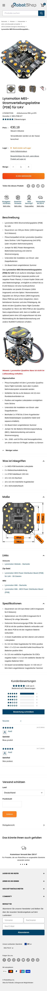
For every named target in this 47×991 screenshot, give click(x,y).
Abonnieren (23, 932)
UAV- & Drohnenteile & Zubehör (10, 24)
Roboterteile (21, 21)
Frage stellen (29, 206)
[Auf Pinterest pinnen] (33, 186)
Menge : (6, 167)
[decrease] (13, 166)
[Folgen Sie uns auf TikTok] (28, 960)
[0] (42, 5)
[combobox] (20, 13)
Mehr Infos (6, 206)
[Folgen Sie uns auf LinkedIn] (33, 960)
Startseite (4, 21)
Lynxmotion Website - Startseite (17, 564)
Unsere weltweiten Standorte (12, 944)
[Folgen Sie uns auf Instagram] (14, 960)
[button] (45, 89)
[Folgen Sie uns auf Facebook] (4, 960)
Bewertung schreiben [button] (23, 712)
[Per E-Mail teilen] (42, 186)
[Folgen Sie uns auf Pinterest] (18, 960)
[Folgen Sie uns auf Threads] (37, 960)
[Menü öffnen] (4, 5)
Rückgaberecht (9, 825)
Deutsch (8, 948)
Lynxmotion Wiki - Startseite (16, 585)
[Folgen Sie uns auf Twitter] (9, 960)
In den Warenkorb (23, 176)
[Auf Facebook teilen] (28, 186)
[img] (8, 728)
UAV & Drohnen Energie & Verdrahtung (13, 26)
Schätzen (9, 814)
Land (5, 787)
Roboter (12, 21)
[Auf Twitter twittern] (38, 186)
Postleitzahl (7, 799)
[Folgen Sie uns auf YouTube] (23, 960)
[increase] (28, 166)
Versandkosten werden (20, 136)
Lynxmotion (8, 113)
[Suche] (41, 13)
